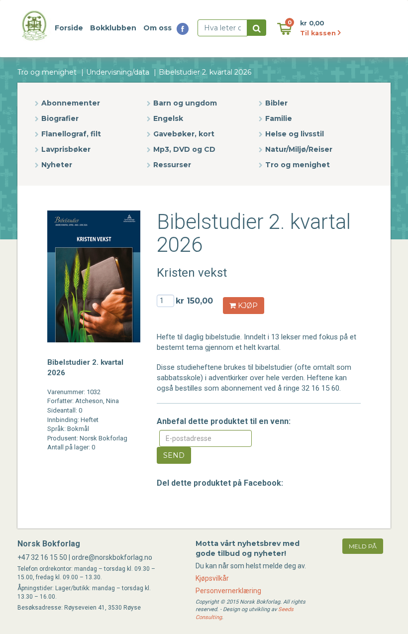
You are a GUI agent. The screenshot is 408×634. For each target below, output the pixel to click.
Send (174, 455)
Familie (278, 118)
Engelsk (168, 118)
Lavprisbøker (66, 149)
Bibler (276, 103)
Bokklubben (113, 27)
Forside (69, 27)
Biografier (60, 118)
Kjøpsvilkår (212, 578)
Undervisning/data (117, 72)
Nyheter (56, 164)
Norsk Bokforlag (48, 543)
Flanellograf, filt (71, 133)
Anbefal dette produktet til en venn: (224, 421)
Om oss (157, 27)
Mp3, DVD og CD (184, 149)
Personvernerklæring (228, 591)
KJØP (247, 305)
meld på (363, 546)
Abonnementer (70, 103)
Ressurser (172, 164)
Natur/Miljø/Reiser (298, 149)
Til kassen (319, 33)
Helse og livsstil (294, 133)
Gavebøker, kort (183, 133)
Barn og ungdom (185, 103)
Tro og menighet (47, 72)
